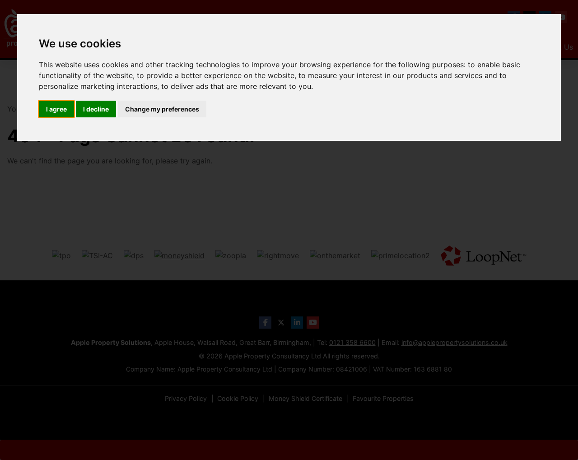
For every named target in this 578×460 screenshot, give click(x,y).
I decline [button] (96, 109)
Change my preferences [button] (162, 109)
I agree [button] (56, 109)
